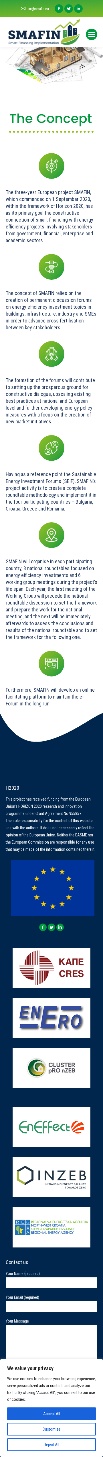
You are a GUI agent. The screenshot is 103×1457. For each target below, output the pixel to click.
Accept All (51, 1413)
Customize (51, 1429)
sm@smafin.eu (38, 9)
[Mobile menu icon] (91, 34)
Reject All (51, 1444)
